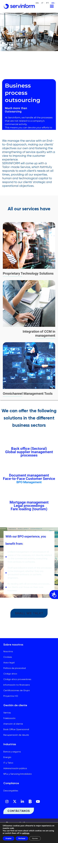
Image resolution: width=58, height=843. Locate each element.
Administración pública (15, 768)
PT (47, 3)
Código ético (10, 673)
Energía (7, 757)
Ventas (7, 712)
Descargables (10, 790)
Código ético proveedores (17, 679)
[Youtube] (37, 801)
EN (37, 3)
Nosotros (8, 651)
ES (53, 3)
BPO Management (29, 482)
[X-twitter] (14, 801)
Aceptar (8, 838)
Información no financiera (16, 685)
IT (42, 3)
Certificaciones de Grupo (16, 690)
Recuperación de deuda (16, 735)
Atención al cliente (13, 723)
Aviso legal (8, 662)
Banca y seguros (12, 751)
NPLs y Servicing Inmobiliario (17, 774)
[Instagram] (6, 801)
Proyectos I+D (10, 696)
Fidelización (9, 718)
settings (25, 833)
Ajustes (35, 838)
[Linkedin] (22, 801)
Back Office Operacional (16, 729)
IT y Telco (8, 762)
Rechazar (21, 838)
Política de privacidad (14, 668)
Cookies (7, 657)
